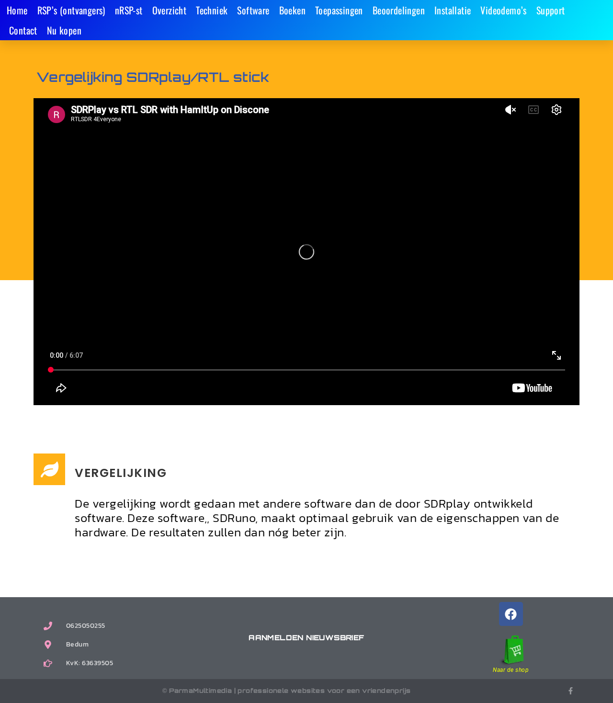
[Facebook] (511, 614)
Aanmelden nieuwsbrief (306, 637)
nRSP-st (129, 10)
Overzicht (169, 10)
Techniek (211, 10)
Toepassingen (339, 10)
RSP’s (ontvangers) (71, 10)
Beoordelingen (399, 10)
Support (550, 10)
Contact (23, 30)
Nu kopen (64, 30)
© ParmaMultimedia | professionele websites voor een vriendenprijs (286, 690)
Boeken (292, 10)
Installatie (452, 10)
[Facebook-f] (570, 690)
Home (17, 10)
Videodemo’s (503, 10)
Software (253, 10)
